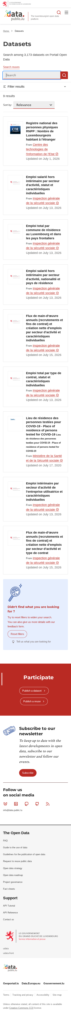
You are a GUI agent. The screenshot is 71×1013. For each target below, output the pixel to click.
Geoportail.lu (11, 983)
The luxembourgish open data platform (45, 17)
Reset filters (17, 634)
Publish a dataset (32, 690)
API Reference (10, 912)
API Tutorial (9, 905)
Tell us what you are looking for (33, 641)
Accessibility (43, 995)
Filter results (16, 86)
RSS (48, 804)
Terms (6, 995)
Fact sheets (9, 889)
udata (6, 948)
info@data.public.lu (12, 810)
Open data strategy (12, 868)
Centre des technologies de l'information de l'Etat (40, 149)
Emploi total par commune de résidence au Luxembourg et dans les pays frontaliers (43, 232)
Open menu (66, 12)
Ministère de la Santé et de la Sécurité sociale (44, 458)
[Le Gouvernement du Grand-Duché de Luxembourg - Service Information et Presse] (31, 936)
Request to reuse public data (17, 861)
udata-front (8, 953)
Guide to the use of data (15, 847)
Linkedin (16, 804)
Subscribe (27, 772)
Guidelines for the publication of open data (24, 854)
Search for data (59, 12)
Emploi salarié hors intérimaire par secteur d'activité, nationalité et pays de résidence (43, 277)
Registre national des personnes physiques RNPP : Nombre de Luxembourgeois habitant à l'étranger (42, 131)
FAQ (5, 840)
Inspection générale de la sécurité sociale (43, 201)
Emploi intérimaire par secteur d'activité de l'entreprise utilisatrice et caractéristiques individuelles (44, 491)
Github (37, 804)
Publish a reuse (32, 701)
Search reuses (11, 66)
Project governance (12, 882)
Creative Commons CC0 (21, 1008)
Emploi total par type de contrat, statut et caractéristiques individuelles (43, 379)
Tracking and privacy (23, 995)
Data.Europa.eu (31, 983)
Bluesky (5, 804)
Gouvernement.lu (53, 983)
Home (6, 31)
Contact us (8, 919)
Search (64, 75)
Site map (57, 995)
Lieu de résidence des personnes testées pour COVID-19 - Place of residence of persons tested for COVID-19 (43, 434)
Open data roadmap (13, 875)
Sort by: (7, 104)
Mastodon (26, 804)
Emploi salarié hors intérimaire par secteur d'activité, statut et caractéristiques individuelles (42, 185)
